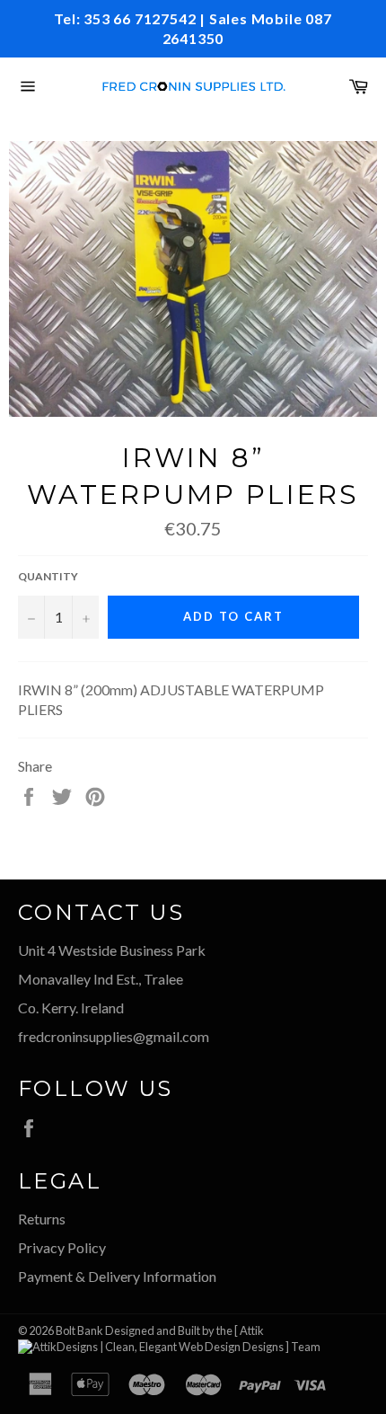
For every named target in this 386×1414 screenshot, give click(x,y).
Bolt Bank (79, 1330)
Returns (42, 1218)
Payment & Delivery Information (117, 1276)
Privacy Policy (62, 1247)
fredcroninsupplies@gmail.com (113, 1036)
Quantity (48, 576)
